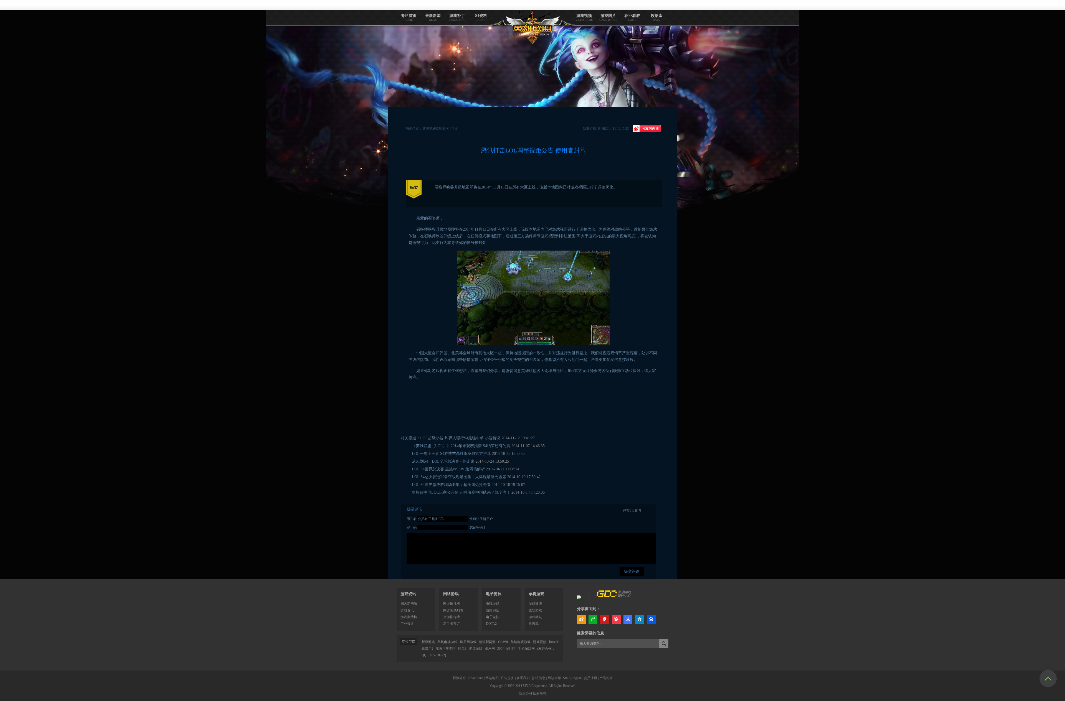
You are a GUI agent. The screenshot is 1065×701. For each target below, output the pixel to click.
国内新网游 (408, 604)
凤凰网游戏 (468, 642)
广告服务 (507, 678)
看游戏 (534, 624)
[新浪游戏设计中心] (614, 596)
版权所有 (539, 693)
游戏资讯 (408, 594)
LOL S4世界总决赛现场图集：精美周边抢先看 (451, 485)
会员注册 (590, 678)
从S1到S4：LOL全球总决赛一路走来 (443, 461)
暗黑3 (462, 649)
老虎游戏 (475, 649)
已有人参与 (632, 511)
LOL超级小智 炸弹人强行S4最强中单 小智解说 (460, 438)
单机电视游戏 (447, 642)
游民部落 (492, 610)
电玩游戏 (492, 604)
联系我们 (523, 678)
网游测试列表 (453, 610)
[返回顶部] (1048, 678)
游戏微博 (535, 604)
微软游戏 (535, 610)
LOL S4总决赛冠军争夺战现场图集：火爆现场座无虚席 (459, 477)
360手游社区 (506, 649)
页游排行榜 (451, 617)
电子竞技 (492, 617)
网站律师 (554, 678)
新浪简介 (459, 678)
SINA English (572, 678)
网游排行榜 (451, 604)
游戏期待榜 (408, 617)
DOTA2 (491, 624)
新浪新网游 (487, 642)
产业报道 (407, 624)
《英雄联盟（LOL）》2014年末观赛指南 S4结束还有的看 (461, 446)
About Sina (475, 678)
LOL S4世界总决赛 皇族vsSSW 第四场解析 (448, 469)
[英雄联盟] (579, 596)
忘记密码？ (478, 527)
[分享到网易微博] (604, 619)
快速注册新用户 (481, 519)
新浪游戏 (428, 642)
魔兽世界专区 (446, 649)
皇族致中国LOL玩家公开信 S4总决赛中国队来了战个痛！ (461, 492)
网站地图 (492, 678)
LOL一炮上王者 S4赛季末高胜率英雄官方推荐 (451, 454)
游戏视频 (539, 642)
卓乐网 (490, 649)
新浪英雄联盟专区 (435, 129)
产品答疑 (606, 678)
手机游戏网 (526, 649)
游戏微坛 (535, 617)
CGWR (503, 642)
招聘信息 (538, 678)
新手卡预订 (451, 624)
